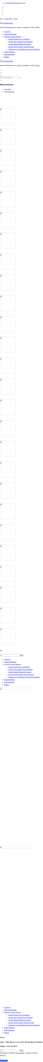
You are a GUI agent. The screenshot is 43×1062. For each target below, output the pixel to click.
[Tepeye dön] (1, 1058)
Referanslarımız (9, 54)
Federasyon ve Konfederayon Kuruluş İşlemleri (24, 49)
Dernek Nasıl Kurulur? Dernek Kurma (21, 47)
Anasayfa (7, 32)
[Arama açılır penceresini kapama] (1, 80)
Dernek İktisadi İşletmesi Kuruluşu (19, 44)
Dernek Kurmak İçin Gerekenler (19, 39)
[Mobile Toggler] (22, 37)
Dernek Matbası (9, 52)
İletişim (6, 57)
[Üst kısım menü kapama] (1, 72)
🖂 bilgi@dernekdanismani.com (14, 3)
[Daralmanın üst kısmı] (1, 75)
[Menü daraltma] (1, 70)
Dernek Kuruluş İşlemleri (12, 37)
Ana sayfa (7, 89)
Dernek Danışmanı (10, 34)
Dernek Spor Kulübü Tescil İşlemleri (20, 42)
